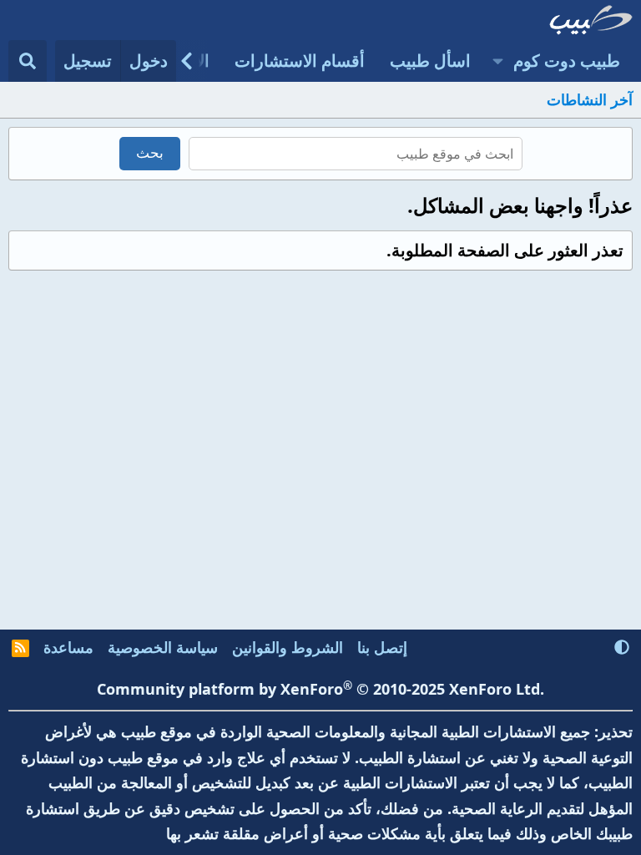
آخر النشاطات (590, 99)
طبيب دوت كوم (566, 60)
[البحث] (27, 61)
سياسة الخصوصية (163, 647)
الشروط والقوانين (287, 647)
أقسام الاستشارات (300, 60)
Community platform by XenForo (320, 689)
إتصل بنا (382, 647)
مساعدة (68, 647)
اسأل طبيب (430, 60)
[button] (497, 61)
